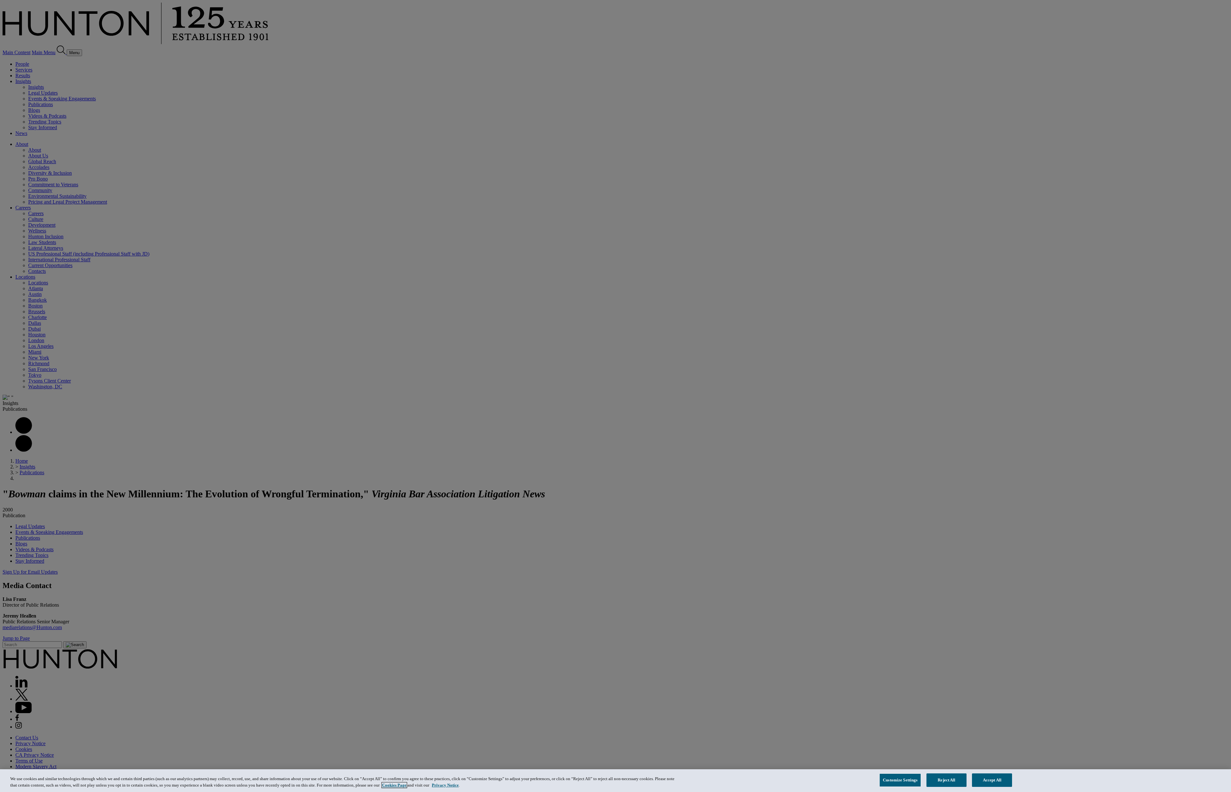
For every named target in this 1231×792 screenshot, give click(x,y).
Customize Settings (900, 780)
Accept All (992, 780)
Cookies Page (394, 785)
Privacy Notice (445, 785)
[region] (615, 780)
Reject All (946, 780)
